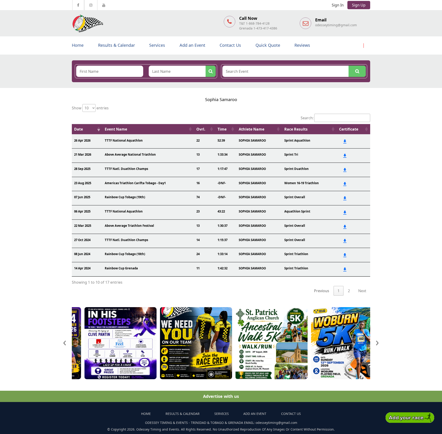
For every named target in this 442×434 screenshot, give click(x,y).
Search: (307, 117)
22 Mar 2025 (82, 226)
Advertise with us (221, 396)
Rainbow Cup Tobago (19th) (125, 197)
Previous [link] (321, 290)
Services (157, 45)
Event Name (116, 129)
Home (78, 45)
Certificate (348, 129)
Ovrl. (200, 129)
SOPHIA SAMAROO (252, 140)
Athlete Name (251, 129)
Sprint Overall (294, 197)
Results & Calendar (116, 45)
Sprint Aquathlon (297, 140)
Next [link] (362, 290)
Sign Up (359, 5)
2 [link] (349, 290)
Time (222, 129)
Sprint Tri (291, 154)
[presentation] (65, 341)
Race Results (296, 129)
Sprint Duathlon (296, 169)
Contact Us (230, 45)
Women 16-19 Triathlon (301, 183)
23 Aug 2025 (82, 183)
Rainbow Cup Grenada (121, 268)
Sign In (338, 5)
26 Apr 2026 (82, 140)
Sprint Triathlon (296, 254)
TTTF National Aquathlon (124, 140)
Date (78, 129)
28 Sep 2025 (82, 169)
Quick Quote (268, 45)
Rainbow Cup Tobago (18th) (125, 254)
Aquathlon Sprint (297, 211)
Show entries (90, 108)
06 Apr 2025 (82, 211)
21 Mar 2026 (82, 154)
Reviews (302, 45)
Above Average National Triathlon (130, 154)
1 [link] (338, 290)
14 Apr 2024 (82, 268)
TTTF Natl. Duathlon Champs (126, 169)
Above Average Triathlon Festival (129, 226)
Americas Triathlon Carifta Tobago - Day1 (135, 183)
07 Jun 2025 (82, 197)
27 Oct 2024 (82, 240)
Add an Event (192, 45)
